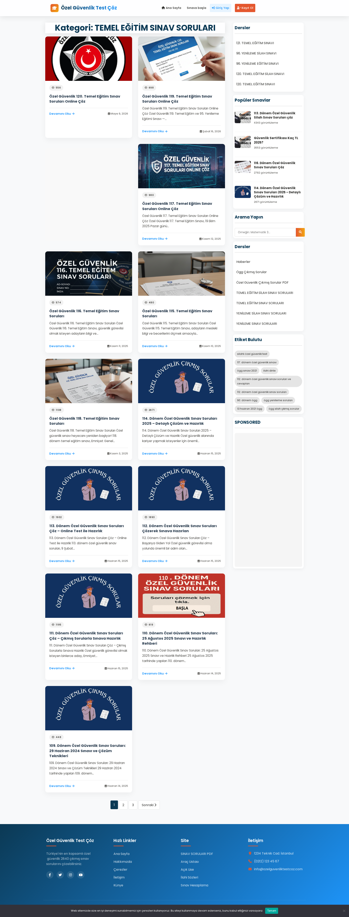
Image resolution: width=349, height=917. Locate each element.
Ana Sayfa (173, 8)
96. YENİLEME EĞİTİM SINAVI (257, 63)
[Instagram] (70, 874)
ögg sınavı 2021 (247, 370)
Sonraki (148, 805)
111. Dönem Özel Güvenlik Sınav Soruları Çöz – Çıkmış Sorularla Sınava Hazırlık (86, 636)
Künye (118, 885)
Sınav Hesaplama (194, 885)
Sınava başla (196, 8)
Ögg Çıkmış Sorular (251, 272)
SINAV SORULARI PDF (197, 853)
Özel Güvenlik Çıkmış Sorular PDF (262, 282)
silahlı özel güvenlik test (252, 354)
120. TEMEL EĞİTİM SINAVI (255, 84)
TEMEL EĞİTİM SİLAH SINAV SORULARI (264, 292)
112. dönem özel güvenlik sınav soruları (262, 392)
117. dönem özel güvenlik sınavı (256, 362)
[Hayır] (344, 911)
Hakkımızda (123, 861)
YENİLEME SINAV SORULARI (256, 323)
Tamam (271, 910)
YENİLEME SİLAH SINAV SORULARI (261, 313)
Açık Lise (187, 869)
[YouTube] (80, 874)
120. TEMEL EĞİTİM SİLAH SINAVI (260, 74)
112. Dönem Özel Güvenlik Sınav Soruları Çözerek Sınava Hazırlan (179, 528)
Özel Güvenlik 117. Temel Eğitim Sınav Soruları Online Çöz (177, 206)
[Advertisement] (268, 499)
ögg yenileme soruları (278, 400)
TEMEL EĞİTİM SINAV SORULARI (260, 303)
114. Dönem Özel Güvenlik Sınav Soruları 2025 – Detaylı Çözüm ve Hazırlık (179, 421)
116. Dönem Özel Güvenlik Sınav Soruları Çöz (274, 165)
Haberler (243, 261)
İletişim (119, 877)
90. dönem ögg (247, 400)
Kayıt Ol (247, 8)
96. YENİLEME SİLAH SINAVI (256, 53)
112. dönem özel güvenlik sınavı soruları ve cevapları (264, 381)
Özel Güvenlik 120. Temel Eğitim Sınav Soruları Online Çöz (84, 99)
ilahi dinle (269, 370)
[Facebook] (50, 874)
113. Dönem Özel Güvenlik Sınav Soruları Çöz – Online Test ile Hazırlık (86, 528)
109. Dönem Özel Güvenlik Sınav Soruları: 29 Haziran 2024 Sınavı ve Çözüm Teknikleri (87, 750)
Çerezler (120, 869)
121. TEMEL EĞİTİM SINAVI (255, 43)
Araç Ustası (190, 861)
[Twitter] (60, 874)
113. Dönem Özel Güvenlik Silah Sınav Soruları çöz (274, 115)
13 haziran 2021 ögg (249, 408)
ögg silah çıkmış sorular (284, 408)
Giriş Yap (222, 8)
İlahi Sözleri (189, 877)
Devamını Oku (60, 114)
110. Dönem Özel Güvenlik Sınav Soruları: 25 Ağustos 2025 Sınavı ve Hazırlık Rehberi (180, 638)
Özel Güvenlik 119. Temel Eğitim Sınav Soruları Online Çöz (177, 99)
